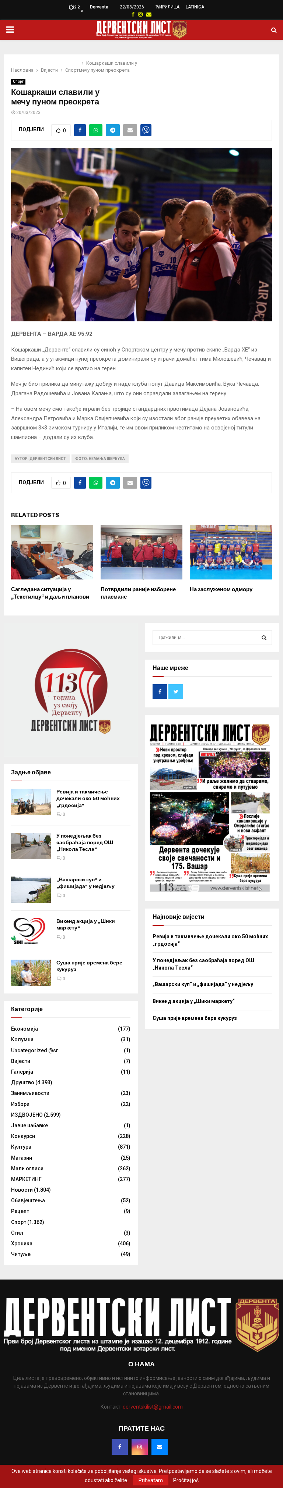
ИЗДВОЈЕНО (27, 1115)
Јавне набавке (29, 1125)
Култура (21, 1147)
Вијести (20, 1061)
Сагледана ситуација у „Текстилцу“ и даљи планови (50, 593)
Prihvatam (151, 1480)
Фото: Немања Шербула (100, 459)
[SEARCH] (264, 637)
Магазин (21, 1158)
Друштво (22, 1082)
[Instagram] (140, 1447)
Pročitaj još (186, 1480)
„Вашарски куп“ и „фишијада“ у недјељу (85, 883)
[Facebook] (120, 1447)
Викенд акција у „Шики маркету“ (194, 1001)
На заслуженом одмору (221, 589)
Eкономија (24, 1029)
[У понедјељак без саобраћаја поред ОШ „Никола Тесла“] (31, 846)
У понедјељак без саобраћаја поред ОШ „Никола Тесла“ (84, 842)
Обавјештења (28, 1200)
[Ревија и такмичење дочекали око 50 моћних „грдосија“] (31, 802)
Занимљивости (30, 1093)
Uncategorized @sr (34, 1050)
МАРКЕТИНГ (26, 1179)
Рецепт (20, 1211)
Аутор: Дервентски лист (40, 459)
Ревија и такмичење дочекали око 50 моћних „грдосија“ (88, 798)
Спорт (18, 81)
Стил (17, 1233)
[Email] (159, 1447)
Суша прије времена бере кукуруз (195, 1018)
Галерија (22, 1072)
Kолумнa (22, 1039)
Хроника (21, 1243)
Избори (20, 1104)
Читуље (21, 1254)
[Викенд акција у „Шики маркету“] (31, 931)
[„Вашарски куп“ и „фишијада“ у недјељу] (31, 890)
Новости (22, 1190)
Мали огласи (27, 1168)
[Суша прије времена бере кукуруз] (31, 973)
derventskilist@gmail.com (153, 1407)
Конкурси (23, 1136)
